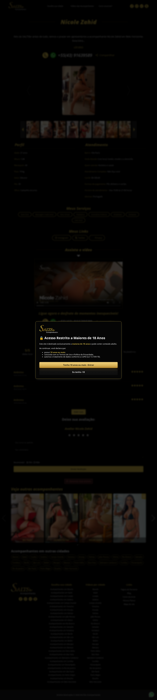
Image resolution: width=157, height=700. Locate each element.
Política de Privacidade (83, 354)
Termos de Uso (65, 354)
